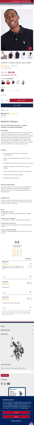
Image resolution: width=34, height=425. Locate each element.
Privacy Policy (24, 408)
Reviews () (14, 66)
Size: (3, 87)
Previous (2, 30)
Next (32, 30)
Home (2, 5)
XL (13, 90)
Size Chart (3, 95)
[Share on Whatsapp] (5, 110)
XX (18, 90)
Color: (7, 78)
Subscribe (5, 375)
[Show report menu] (30, 277)
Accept (16, 412)
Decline (16, 416)
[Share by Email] (7, 110)
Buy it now (17, 105)
